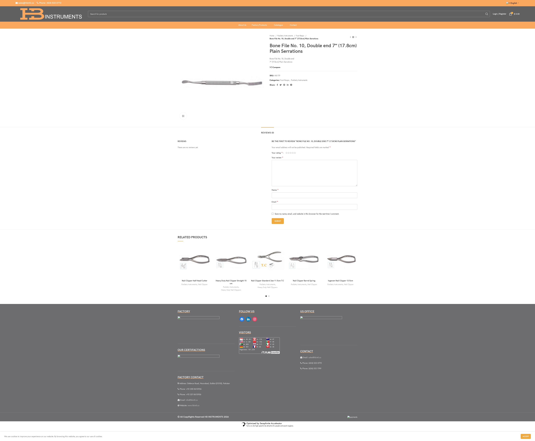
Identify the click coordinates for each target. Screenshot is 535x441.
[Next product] (356, 37)
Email (275, 201)
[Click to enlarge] (183, 115)
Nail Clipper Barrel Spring (304, 281)
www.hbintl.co (193, 405)
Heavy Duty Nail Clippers (231, 290)
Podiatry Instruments (285, 35)
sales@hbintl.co (26, 3)
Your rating (277, 153)
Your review (277, 157)
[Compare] (209, 249)
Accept (526, 436)
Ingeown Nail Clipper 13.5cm (340, 281)
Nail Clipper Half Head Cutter (194, 281)
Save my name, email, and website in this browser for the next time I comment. (307, 213)
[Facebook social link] (277, 85)
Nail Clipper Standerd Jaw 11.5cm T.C (267, 281)
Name (275, 189)
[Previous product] (350, 37)
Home (272, 35)
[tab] (267, 131)
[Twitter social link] (280, 85)
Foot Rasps (300, 35)
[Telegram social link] (291, 85)
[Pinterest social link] (284, 85)
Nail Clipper (203, 284)
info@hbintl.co (192, 400)
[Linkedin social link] (287, 85)
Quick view (209, 255)
